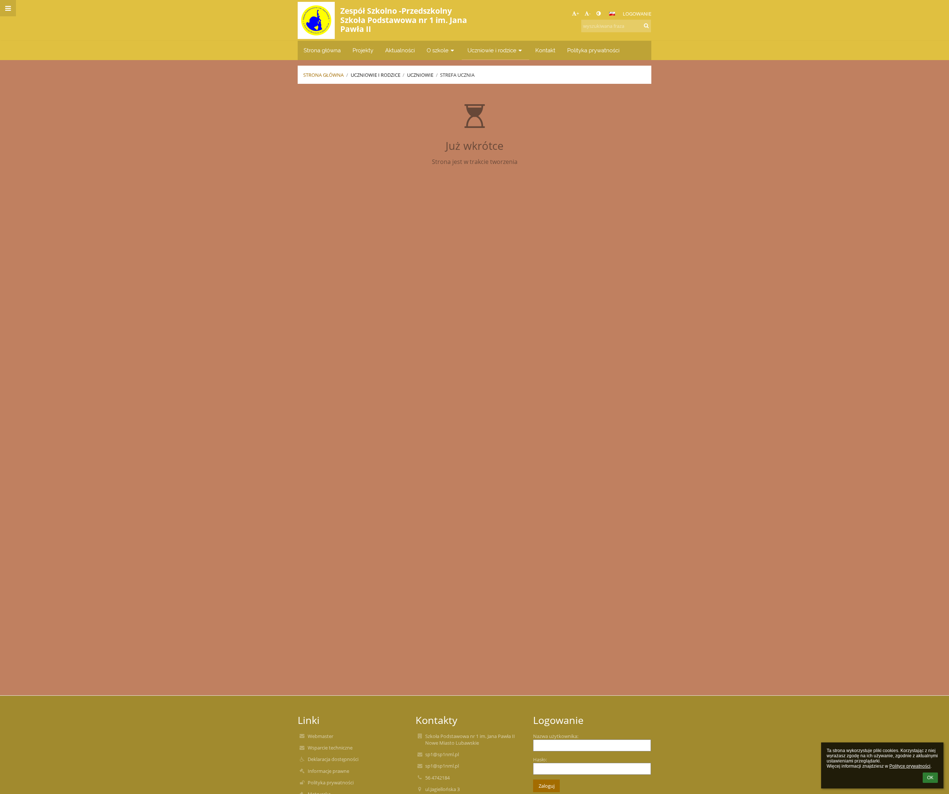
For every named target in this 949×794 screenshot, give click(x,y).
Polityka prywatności (331, 782)
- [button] (590, 13)
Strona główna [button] (322, 50)
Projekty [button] (363, 50)
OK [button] (930, 777)
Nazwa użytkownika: (555, 736)
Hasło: (540, 759)
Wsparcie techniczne (330, 747)
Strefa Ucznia (457, 75)
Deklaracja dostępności (333, 759)
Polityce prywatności (909, 766)
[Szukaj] (646, 25)
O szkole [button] (438, 50)
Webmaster (320, 736)
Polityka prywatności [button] (593, 50)
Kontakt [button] (545, 50)
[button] (598, 13)
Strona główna (323, 75)
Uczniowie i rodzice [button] (491, 50)
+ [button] (577, 13)
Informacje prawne (328, 771)
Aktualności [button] (400, 50)
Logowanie (637, 13)
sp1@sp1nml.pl (442, 754)
